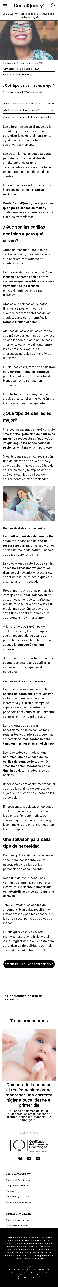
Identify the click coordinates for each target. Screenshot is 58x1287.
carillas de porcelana (18, 694)
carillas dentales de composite (31, 536)
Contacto (11, 1190)
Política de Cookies (33, 1258)
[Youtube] (38, 1158)
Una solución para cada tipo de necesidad (27, 116)
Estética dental (33, 92)
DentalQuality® (10, 13)
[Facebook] (20, 1158)
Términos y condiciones (19, 1201)
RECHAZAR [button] (39, 1269)
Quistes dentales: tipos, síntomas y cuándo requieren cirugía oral (29, 1090)
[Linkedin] (29, 1158)
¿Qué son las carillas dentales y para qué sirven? (27, 103)
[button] (29, 998)
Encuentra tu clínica (17, 1225)
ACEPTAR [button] (18, 1269)
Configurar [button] (29, 1277)
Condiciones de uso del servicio (24, 997)
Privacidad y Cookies (17, 1196)
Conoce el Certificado (18, 1180)
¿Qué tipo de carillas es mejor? (21, 110)
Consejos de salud (30, 13)
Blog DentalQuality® (17, 1185)
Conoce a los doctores (18, 1220)
